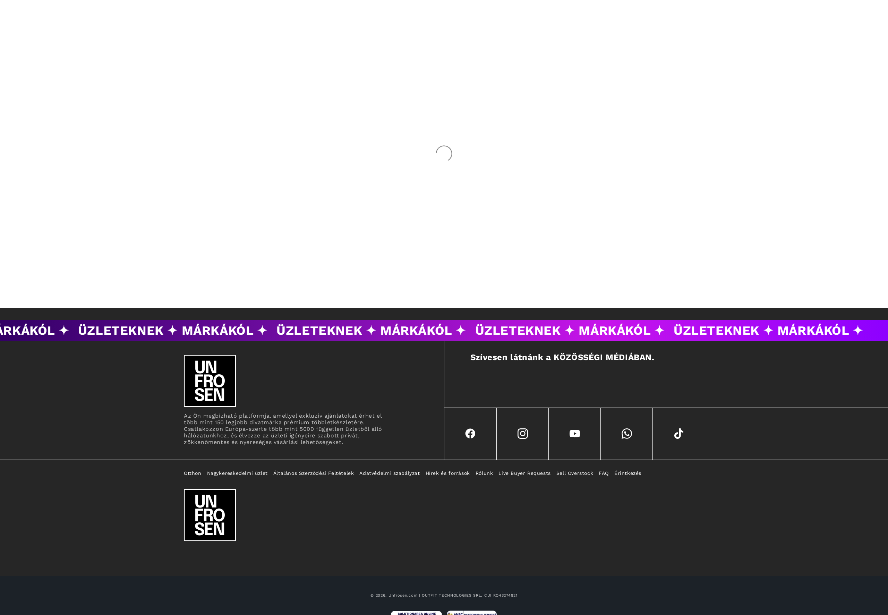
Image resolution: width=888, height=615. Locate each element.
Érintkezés (627, 473)
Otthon (193, 473)
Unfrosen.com (402, 595)
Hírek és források (448, 473)
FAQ (604, 473)
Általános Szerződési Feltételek (313, 473)
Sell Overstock (574, 473)
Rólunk (484, 473)
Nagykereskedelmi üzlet (237, 473)
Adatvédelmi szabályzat (389, 473)
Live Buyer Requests (524, 473)
